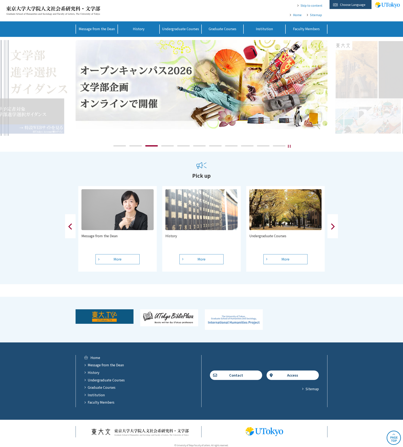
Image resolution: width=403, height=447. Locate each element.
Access (292, 375)
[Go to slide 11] (279, 145)
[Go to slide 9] (247, 145)
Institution (96, 394)
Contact (236, 375)
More (118, 259)
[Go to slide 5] (183, 145)
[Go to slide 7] (215, 145)
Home (297, 15)
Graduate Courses (101, 387)
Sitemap (316, 15)
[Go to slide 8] (231, 145)
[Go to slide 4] (167, 145)
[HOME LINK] (53, 12)
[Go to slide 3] (151, 145)
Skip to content (311, 5)
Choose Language (352, 5)
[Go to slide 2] (135, 145)
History (93, 372)
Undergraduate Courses (106, 379)
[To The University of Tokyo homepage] (387, 6)
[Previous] (70, 226)
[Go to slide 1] (119, 145)
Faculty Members (101, 402)
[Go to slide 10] (263, 145)
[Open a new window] (104, 321)
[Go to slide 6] (199, 145)
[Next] (332, 226)
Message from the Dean (106, 364)
